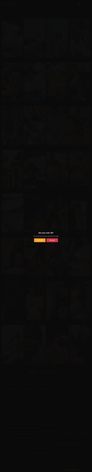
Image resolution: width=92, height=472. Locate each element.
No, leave (52, 240)
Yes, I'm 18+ (40, 240)
